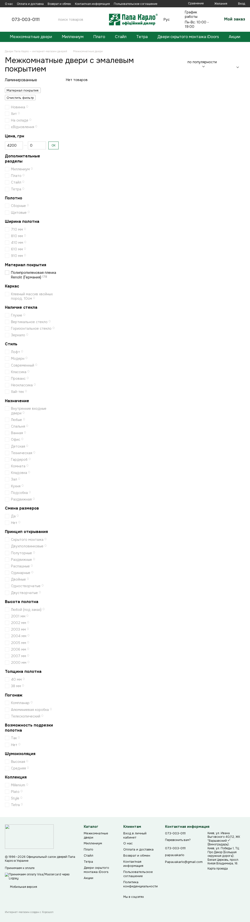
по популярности (202, 62)
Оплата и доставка (30, 4)
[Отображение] (236, 65)
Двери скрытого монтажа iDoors (188, 36)
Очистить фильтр (20, 98)
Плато (99, 36)
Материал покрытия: (23, 90)
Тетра (142, 36)
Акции (234, 36)
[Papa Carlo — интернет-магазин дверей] (29, 837)
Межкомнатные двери (31, 36)
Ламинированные (21, 79)
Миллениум (72, 36)
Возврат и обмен (59, 4)
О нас (9, 4)
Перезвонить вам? (178, 840)
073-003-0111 (26, 19)
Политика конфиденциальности (140, 884)
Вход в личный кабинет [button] (134, 835)
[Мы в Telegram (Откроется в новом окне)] (174, 4)
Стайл (120, 36)
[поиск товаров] (99, 19)
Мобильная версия (23, 887)
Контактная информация (92, 4)
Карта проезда (218, 869)
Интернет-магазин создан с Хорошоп (29, 912)
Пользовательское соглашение (135, 4)
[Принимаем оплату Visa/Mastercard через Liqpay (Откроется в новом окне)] (40, 876)
